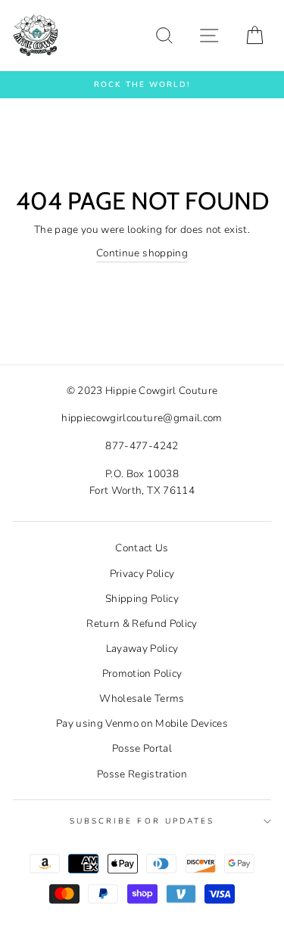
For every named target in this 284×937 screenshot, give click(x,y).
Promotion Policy (142, 673)
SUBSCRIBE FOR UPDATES (142, 821)
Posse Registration (142, 774)
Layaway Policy (142, 648)
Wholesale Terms (141, 698)
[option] (142, 85)
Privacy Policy (142, 573)
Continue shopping (142, 253)
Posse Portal (142, 748)
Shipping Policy (142, 598)
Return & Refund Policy (141, 623)
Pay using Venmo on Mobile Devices (142, 723)
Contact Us (141, 548)
